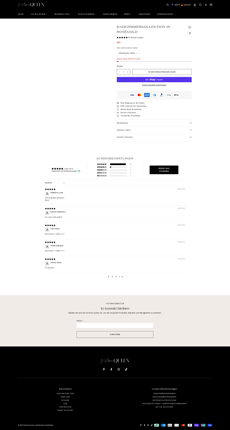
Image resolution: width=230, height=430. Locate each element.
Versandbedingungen (164, 393)
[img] (50, 189)
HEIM (21, 14)
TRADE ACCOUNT (65, 410)
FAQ (65, 403)
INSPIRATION (65, 407)
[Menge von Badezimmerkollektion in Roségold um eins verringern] (119, 72)
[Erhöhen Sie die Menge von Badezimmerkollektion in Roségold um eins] (128, 72)
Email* (80, 321)
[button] (181, 5)
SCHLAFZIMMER (86, 14)
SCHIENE (65, 400)
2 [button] (112, 276)
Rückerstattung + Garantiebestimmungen (165, 403)
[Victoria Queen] (31, 5)
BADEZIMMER (110, 14)
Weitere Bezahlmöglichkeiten (154, 85)
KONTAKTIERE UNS (65, 393)
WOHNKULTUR (62, 14)
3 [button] (116, 276)
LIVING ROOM (38, 14)
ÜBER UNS (65, 397)
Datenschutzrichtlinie (164, 400)
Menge (120, 66)
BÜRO (127, 14)
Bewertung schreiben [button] (164, 169)
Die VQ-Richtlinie (164, 407)
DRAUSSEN (144, 14)
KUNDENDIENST (165, 14)
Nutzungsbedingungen (164, 397)
